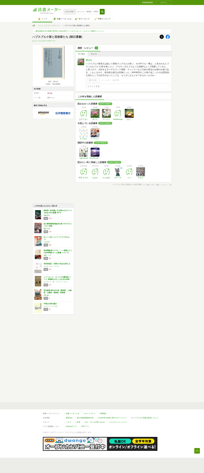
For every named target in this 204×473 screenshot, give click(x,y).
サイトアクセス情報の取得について (144, 418)
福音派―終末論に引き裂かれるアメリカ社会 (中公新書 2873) (58, 211)
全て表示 (81, 54)
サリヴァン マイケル (51, 306)
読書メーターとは (72, 413)
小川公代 (47, 242)
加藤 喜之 (47, 215)
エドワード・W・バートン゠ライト (56, 282)
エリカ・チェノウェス (51, 266)
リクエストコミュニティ (118, 422)
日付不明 (115, 80)
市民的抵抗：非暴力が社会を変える (57, 264)
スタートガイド (89, 413)
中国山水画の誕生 (50, 304)
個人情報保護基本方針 (85, 418)
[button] (102, 11)
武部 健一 (47, 295)
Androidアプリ (71, 426)
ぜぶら (89, 60)
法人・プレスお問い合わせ (95, 422)
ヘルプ (68, 422)
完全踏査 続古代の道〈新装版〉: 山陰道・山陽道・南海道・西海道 (58, 291)
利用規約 (103, 413)
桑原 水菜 (47, 228)
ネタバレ (94, 54)
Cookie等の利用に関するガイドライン (112, 418)
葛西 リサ (47, 255)
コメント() (105, 80)
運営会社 (69, 418)
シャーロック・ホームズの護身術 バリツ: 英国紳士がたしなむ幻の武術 (57, 278)
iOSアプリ (85, 426)
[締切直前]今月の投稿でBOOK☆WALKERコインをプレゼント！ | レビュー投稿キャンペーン (70, 31)
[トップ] (33, 26)
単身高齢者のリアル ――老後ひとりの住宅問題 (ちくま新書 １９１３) (58, 251)
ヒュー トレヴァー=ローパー (49, 25)
